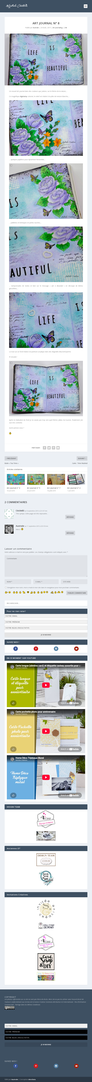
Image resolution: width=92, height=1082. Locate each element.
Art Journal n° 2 (73, 488)
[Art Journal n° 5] (36, 479)
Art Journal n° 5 (33, 488)
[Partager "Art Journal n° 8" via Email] (58, 448)
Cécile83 (20, 510)
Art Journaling (57, 28)
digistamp (23, 96)
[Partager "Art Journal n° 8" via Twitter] (49, 448)
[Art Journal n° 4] (16, 479)
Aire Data (32, 1079)
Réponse (70, 517)
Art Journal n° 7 (53, 488)
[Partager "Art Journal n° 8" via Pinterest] (53, 448)
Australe (36, 28)
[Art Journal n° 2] (76, 479)
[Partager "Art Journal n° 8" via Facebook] (44, 448)
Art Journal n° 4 (13, 488)
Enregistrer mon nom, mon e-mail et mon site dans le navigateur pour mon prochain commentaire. (43, 587)
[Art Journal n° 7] (56, 479)
